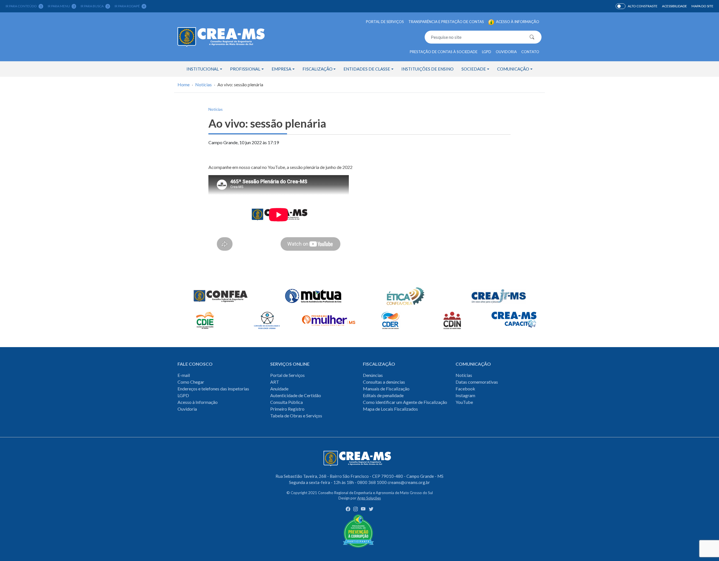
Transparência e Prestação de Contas (446, 21)
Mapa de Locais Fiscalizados (390, 408)
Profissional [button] (245, 68)
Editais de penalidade (383, 395)
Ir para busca (94, 6)
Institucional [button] (202, 68)
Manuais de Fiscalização (386, 388)
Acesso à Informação (198, 402)
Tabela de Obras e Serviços (296, 415)
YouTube (464, 402)
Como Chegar (191, 381)
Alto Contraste (620, 6)
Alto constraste (642, 6)
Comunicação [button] (513, 68)
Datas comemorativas (477, 381)
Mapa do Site (702, 6)
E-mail (184, 375)
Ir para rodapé (130, 6)
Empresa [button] (281, 68)
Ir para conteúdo (24, 6)
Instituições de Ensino (427, 68)
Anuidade (279, 388)
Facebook (465, 388)
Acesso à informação (517, 21)
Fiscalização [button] (317, 68)
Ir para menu (61, 6)
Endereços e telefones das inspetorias (213, 388)
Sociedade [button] (473, 68)
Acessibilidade (674, 6)
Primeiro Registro (287, 408)
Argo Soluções (369, 498)
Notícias (203, 84)
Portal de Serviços (385, 21)
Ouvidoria (506, 51)
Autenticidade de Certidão (295, 395)
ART (274, 381)
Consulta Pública (286, 402)
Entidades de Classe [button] (366, 68)
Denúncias (373, 375)
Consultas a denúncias (384, 381)
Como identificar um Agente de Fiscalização (405, 402)
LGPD (486, 51)
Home (184, 84)
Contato (530, 51)
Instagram (465, 395)
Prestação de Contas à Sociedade (443, 51)
